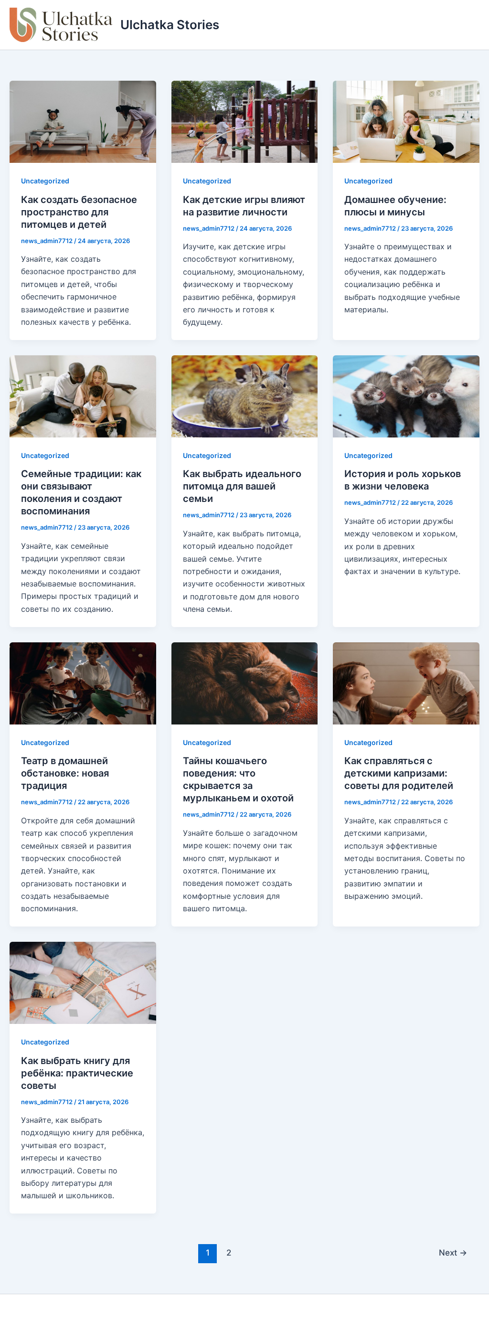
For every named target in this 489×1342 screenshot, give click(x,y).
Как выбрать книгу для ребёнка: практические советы (77, 1073)
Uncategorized (45, 181)
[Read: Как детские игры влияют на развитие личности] (244, 121)
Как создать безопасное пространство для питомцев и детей (79, 212)
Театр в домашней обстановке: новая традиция (65, 773)
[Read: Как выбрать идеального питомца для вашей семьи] (244, 395)
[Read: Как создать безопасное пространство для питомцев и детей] (83, 121)
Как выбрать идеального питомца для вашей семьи (242, 486)
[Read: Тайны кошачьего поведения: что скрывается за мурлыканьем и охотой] (244, 682)
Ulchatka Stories (169, 24)
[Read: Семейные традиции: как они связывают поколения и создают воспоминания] (83, 395)
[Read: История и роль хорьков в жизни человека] (406, 395)
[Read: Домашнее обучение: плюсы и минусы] (406, 121)
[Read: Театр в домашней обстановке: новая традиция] (83, 682)
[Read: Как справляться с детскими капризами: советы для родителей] (406, 682)
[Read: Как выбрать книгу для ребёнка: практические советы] (83, 982)
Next (453, 1252)
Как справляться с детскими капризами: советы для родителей (398, 773)
